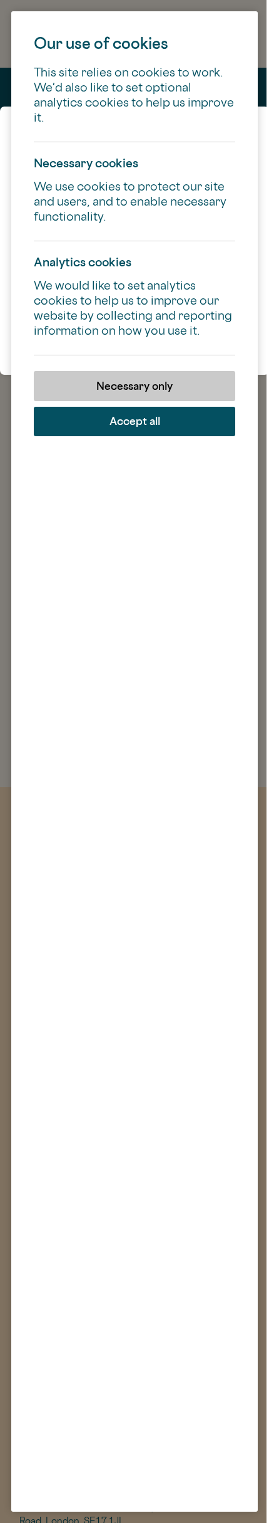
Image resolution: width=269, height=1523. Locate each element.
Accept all (134, 420)
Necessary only (134, 385)
